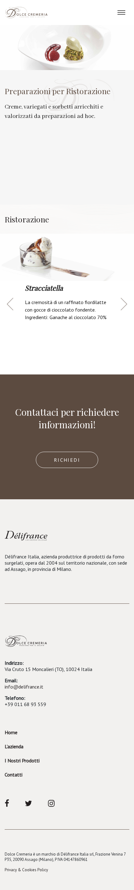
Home (11, 732)
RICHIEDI (67, 460)
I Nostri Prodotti (22, 760)
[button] (10, 304)
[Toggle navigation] (121, 12)
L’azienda (14, 746)
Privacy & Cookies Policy (26, 869)
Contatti (13, 774)
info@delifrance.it (24, 687)
